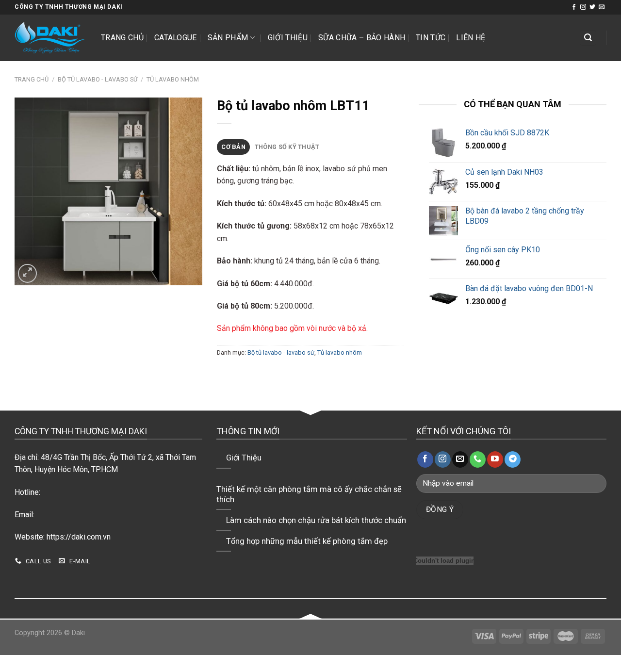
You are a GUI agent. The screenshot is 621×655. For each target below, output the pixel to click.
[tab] (233, 147)
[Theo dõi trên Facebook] (574, 7)
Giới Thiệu (288, 37)
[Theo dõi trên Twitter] (592, 7)
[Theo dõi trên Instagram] (583, 7)
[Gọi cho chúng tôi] (478, 459)
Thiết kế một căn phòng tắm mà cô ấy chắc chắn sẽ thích (309, 495)
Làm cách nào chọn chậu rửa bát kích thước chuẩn (316, 520)
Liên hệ (470, 37)
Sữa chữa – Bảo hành (361, 37)
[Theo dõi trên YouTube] (495, 459)
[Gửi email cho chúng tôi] (602, 7)
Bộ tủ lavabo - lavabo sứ (98, 79)
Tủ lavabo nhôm (173, 79)
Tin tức (430, 37)
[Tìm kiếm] (588, 38)
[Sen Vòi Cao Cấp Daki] (50, 37)
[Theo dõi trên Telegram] (513, 459)
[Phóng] (27, 273)
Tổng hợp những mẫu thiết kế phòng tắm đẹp (307, 541)
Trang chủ (122, 37)
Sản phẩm (228, 37)
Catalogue (175, 37)
